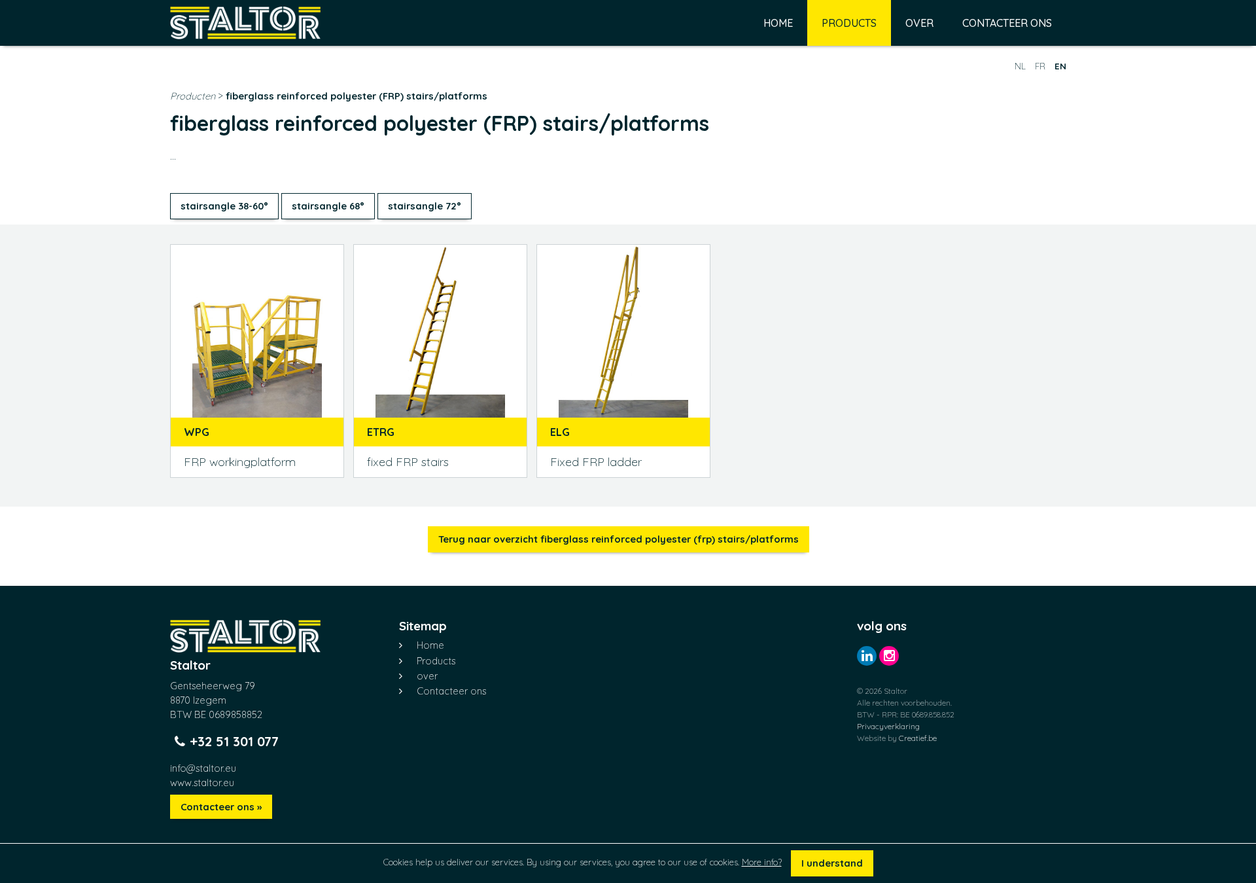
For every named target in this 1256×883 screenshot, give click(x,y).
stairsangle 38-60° (224, 206)
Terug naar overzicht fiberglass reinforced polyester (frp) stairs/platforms (618, 539)
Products (849, 22)
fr (1040, 66)
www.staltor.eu (202, 782)
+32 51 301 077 (234, 741)
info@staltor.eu (203, 768)
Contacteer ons (1007, 22)
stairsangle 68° (328, 206)
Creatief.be (918, 738)
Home (778, 22)
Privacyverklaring (888, 726)
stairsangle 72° (424, 206)
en (1060, 66)
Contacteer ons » (221, 807)
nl (1020, 66)
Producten (194, 96)
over (919, 22)
